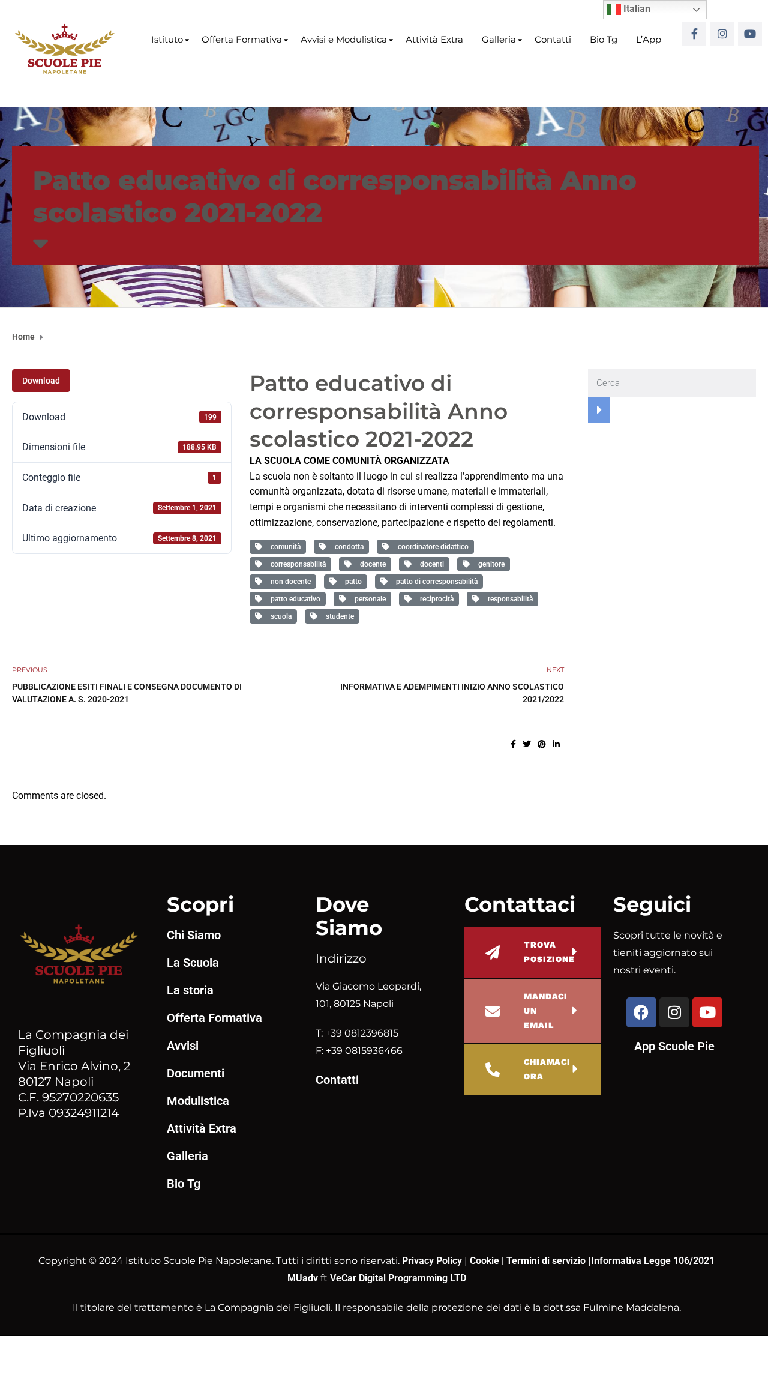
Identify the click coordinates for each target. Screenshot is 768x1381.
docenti (430, 564)
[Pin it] (542, 744)
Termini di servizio (546, 1260)
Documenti (195, 1073)
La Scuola (193, 962)
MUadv (303, 1278)
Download (41, 380)
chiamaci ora (547, 1069)
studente (338, 616)
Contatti (553, 39)
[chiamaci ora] (492, 1069)
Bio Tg (603, 39)
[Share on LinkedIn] (556, 744)
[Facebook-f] (694, 34)
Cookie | (488, 1260)
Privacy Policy (433, 1260)
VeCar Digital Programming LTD (398, 1278)
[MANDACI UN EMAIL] (492, 1011)
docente (371, 564)
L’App (648, 39)
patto (351, 581)
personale (368, 599)
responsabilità (508, 599)
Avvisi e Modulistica (344, 39)
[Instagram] (722, 34)
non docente (289, 581)
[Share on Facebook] (513, 744)
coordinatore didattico (431, 547)
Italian (635, 8)
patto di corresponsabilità (435, 581)
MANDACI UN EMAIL (546, 1010)
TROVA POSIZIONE (549, 952)
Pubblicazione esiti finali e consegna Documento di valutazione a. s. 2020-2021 (127, 693)
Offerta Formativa (242, 39)
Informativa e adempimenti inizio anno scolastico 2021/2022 (452, 693)
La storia (190, 990)
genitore (490, 564)
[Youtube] (750, 34)
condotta (347, 547)
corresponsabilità (296, 564)
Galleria (499, 39)
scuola (279, 616)
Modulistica (198, 1101)
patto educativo (293, 599)
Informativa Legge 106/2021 (653, 1260)
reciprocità (435, 599)
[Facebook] (641, 1012)
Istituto (167, 39)
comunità (284, 547)
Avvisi (183, 1045)
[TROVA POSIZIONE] (492, 952)
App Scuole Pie (674, 1046)
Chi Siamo (194, 935)
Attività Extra (434, 39)
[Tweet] (527, 744)
